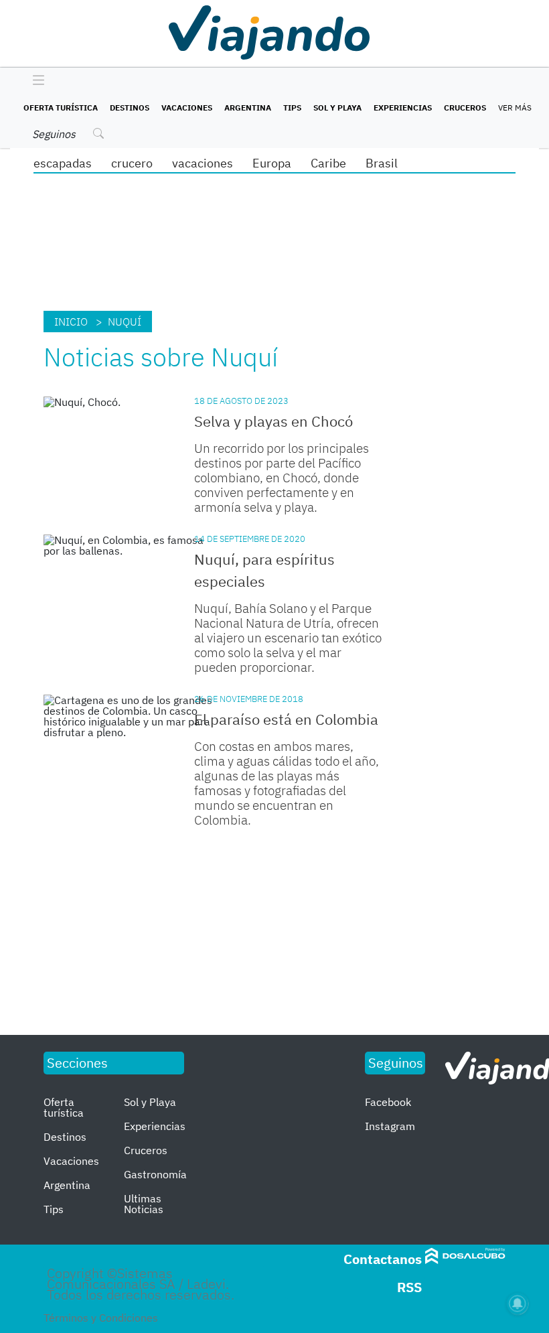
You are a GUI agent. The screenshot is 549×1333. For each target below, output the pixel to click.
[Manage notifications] (517, 1303)
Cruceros (465, 107)
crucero (132, 163)
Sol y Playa (337, 107)
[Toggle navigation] (35, 81)
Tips (292, 107)
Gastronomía (155, 1174)
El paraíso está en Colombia (286, 719)
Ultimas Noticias (143, 1204)
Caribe (328, 163)
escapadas (62, 163)
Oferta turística (60, 107)
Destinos (129, 107)
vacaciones (202, 163)
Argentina (247, 107)
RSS (409, 1287)
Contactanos (382, 1259)
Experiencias (403, 107)
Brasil (382, 163)
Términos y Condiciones (101, 1317)
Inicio (71, 321)
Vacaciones (186, 107)
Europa (271, 163)
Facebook (388, 1102)
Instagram (390, 1126)
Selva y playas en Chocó (273, 421)
